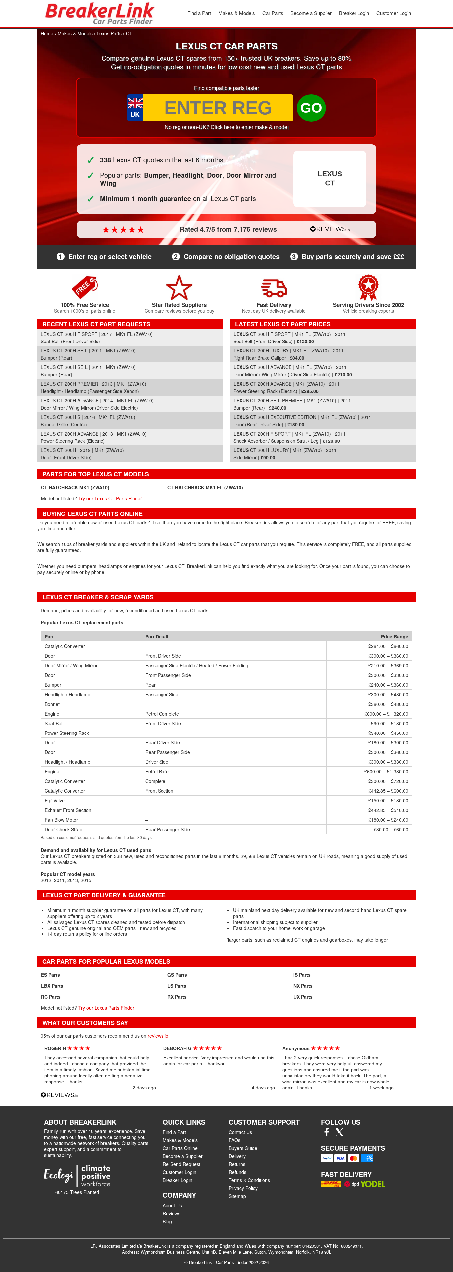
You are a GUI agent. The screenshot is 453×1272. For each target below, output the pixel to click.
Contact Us (240, 1132)
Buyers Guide (243, 1148)
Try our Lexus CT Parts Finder (110, 498)
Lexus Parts (109, 33)
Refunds (237, 1172)
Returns (237, 1164)
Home (47, 33)
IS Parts (302, 974)
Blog (167, 1221)
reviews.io (158, 1035)
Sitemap (237, 1196)
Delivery (237, 1156)
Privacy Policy (243, 1188)
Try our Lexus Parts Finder (106, 1007)
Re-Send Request (181, 1164)
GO (311, 108)
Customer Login (393, 12)
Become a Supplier (311, 12)
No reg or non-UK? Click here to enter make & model (227, 127)
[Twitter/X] (339, 1134)
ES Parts (50, 974)
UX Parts (303, 996)
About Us (172, 1205)
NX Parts (303, 985)
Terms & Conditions (249, 1180)
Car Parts (272, 12)
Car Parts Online (180, 1148)
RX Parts (177, 996)
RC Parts (51, 996)
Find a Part (199, 12)
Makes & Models (236, 12)
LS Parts (176, 985)
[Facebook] (327, 1134)
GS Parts (177, 974)
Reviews (171, 1213)
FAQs (234, 1140)
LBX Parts (52, 985)
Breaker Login (354, 12)
